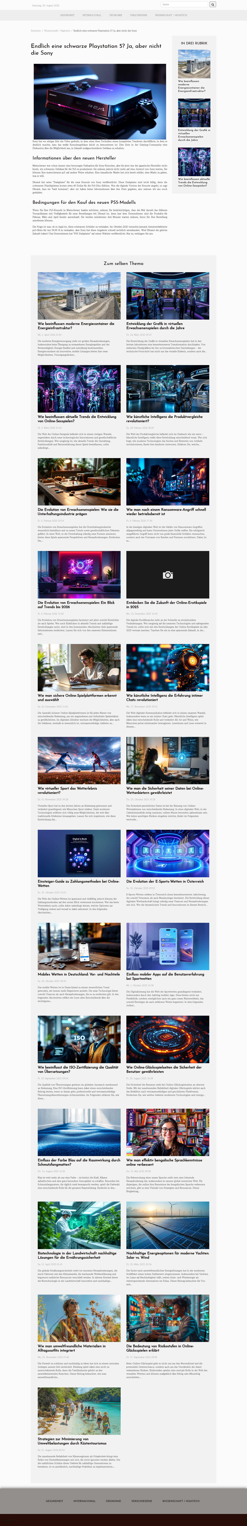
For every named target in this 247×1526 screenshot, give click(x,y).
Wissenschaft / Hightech (171, 15)
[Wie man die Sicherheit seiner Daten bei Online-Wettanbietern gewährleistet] (167, 760)
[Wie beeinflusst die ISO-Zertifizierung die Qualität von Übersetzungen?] (79, 1039)
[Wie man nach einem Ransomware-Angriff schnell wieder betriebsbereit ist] (167, 481)
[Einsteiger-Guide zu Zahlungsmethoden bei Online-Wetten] (79, 853)
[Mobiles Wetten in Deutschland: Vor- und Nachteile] (79, 946)
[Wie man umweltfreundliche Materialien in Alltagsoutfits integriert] (79, 1318)
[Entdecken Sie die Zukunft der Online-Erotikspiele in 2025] (167, 574)
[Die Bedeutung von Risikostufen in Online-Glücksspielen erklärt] (167, 1318)
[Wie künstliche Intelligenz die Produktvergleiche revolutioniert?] (167, 388)
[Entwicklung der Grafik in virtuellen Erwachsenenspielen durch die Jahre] (194, 112)
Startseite (36, 30)
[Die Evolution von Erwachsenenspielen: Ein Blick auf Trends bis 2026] (79, 574)
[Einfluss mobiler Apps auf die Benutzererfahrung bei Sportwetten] (167, 946)
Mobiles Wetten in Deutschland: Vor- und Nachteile (79, 974)
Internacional (92, 15)
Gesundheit (67, 15)
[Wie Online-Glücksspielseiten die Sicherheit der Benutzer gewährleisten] (167, 1039)
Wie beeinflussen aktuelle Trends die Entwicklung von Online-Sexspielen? (194, 182)
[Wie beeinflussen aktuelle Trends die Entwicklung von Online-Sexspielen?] (194, 161)
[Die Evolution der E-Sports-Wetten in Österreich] (167, 853)
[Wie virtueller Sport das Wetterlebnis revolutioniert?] (79, 760)
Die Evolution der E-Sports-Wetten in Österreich (165, 881)
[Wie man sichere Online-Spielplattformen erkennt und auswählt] (79, 667)
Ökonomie (115, 15)
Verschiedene (138, 15)
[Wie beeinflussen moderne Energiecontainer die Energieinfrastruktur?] (194, 63)
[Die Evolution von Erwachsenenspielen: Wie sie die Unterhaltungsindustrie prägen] (79, 481)
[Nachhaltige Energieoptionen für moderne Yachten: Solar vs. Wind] (167, 1225)
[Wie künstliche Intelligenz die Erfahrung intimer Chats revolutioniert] (167, 667)
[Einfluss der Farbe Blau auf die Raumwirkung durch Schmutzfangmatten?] (79, 1132)
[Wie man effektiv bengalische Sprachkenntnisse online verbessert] (167, 1132)
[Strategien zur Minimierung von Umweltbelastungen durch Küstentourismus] (79, 1411)
